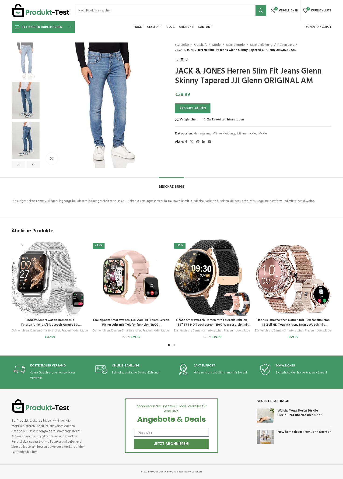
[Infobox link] (49, 372)
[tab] (171, 184)
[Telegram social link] (209, 142)
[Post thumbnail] (265, 416)
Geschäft (200, 45)
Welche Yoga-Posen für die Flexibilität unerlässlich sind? (300, 413)
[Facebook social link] (186, 142)
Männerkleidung (261, 45)
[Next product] (186, 60)
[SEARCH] (261, 10)
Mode (216, 45)
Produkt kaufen (193, 108)
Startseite (182, 45)
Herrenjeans (285, 45)
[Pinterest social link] (198, 142)
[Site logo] (41, 10)
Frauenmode (70, 331)
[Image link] (41, 406)
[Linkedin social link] (203, 142)
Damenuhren (20, 331)
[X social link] (192, 142)
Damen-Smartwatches (45, 331)
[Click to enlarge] (52, 159)
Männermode (235, 45)
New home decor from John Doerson (304, 432)
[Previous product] (177, 60)
